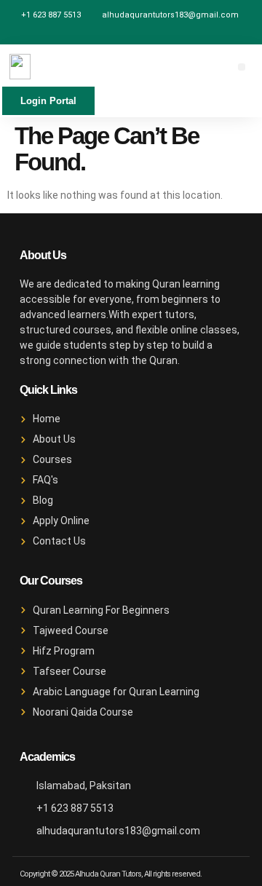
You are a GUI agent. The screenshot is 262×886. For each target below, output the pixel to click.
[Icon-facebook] (131, 33)
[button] (241, 67)
